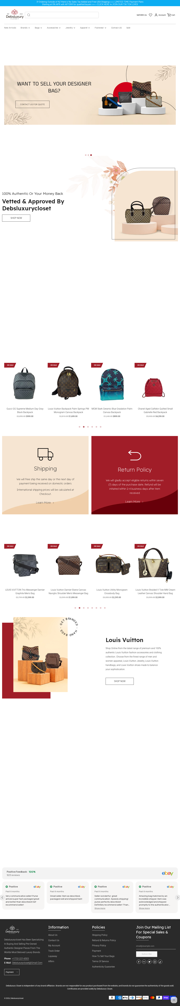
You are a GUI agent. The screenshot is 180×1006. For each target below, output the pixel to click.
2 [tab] (83, 426)
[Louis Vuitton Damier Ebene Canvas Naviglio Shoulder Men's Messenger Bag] (25, 564)
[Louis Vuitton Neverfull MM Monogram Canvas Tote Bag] (155, 564)
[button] (85, 155)
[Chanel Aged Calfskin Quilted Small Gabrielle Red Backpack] (112, 383)
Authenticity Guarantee (103, 966)
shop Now (16, 218)
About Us (52, 935)
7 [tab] (100, 608)
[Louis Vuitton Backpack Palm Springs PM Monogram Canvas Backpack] (25, 383)
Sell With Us (142, 15)
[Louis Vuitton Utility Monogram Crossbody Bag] (68, 564)
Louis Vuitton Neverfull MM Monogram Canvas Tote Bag (155, 591)
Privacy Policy (99, 945)
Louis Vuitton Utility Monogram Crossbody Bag (68, 591)
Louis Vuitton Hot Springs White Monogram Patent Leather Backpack (155, 410)
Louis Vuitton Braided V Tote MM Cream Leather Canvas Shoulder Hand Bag (112, 591)
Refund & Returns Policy (104, 940)
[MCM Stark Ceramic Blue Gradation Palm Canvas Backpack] (68, 383)
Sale (128, 28)
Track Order (54, 951)
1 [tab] (79, 426)
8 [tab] (104, 608)
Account (162, 15)
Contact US (116, 28)
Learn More (43, 502)
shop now (119, 681)
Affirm (51, 961)
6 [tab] (100, 426)
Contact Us (53, 940)
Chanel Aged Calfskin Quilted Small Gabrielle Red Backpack (111, 410)
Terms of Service (100, 961)
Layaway (52, 956)
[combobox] (62, 15)
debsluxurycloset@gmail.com (27, 962)
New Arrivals (10, 28)
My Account (54, 945)
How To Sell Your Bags (103, 956)
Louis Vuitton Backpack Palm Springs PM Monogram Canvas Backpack (25, 410)
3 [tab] (87, 426)
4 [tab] (92, 426)
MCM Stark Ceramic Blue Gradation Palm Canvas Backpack (68, 410)
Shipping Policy (99, 935)
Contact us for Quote (32, 104)
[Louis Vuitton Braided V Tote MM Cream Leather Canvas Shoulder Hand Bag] (112, 564)
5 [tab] (96, 426)
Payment (96, 951)
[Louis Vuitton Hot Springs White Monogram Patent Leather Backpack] (155, 383)
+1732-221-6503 (20, 958)
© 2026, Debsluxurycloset (13, 998)
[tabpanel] (25, 394)
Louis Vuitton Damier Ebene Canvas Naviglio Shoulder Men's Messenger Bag (25, 591)
